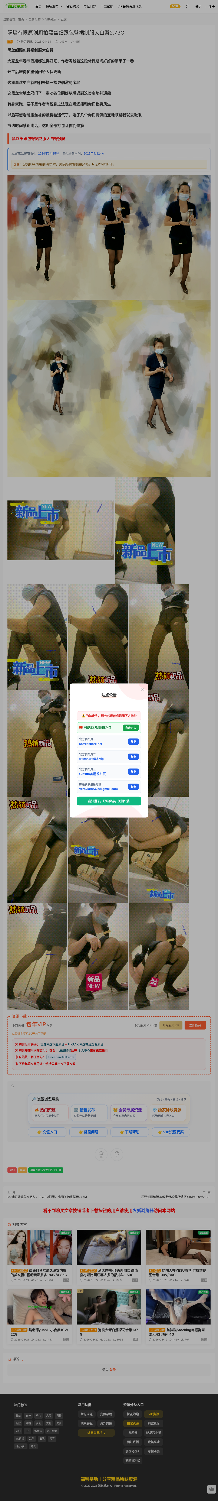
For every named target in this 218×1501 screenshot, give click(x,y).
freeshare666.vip (91, 759)
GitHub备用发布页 (92, 773)
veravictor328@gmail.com (98, 789)
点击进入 (130, 727)
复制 (133, 741)
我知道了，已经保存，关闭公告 (109, 801)
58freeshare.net (90, 743)
